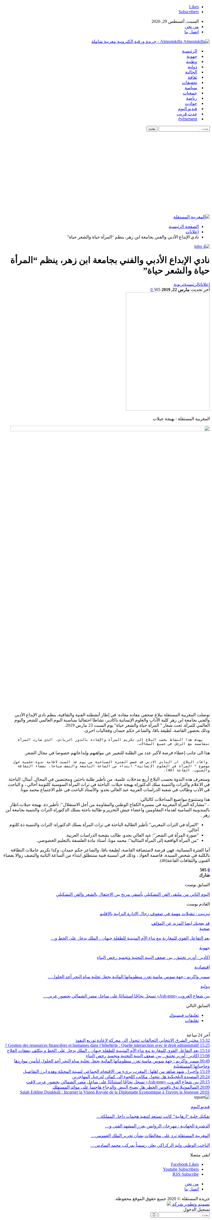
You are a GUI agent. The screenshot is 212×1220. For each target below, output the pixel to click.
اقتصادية (202, 967)
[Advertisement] (106, 173)
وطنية (191, 61)
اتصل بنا (191, 31)
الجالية (191, 72)
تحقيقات (189, 82)
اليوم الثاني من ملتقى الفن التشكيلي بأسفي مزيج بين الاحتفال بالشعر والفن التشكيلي (133, 894)
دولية (192, 66)
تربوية (179, 284)
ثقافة (192, 77)
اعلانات (205, 284)
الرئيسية (189, 51)
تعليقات (192, 1020)
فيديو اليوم (187, 108)
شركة (177, 1204)
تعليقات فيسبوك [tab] (184, 1015)
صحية (204, 928)
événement (187, 118)
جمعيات (190, 93)
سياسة (191, 87)
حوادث (191, 103)
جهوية (192, 56)
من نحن (192, 26)
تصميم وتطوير (197, 1204)
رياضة (191, 98)
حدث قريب (187, 114)
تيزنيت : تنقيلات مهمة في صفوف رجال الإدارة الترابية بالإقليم (155, 913)
